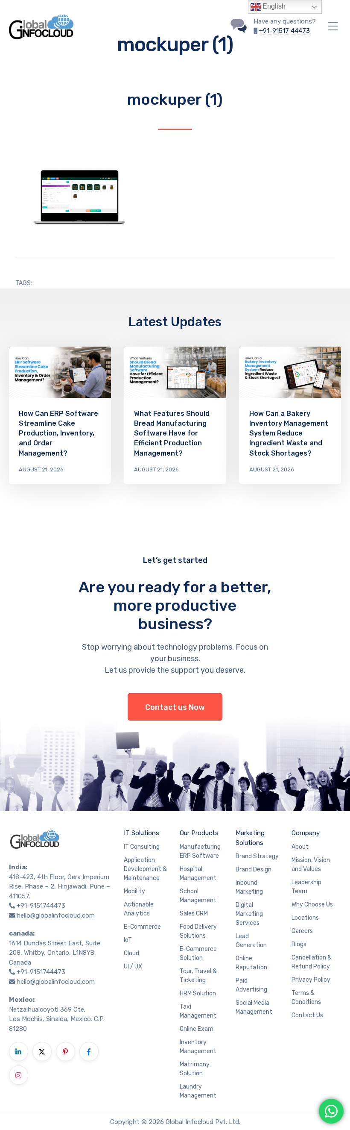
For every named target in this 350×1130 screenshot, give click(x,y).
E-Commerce (142, 926)
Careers (302, 931)
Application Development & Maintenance (145, 869)
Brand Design (253, 869)
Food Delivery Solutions (198, 931)
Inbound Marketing (249, 887)
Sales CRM (194, 913)
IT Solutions (141, 833)
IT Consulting (142, 846)
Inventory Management (198, 1047)
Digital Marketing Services (249, 914)
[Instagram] (18, 1075)
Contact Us (307, 1015)
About (300, 846)
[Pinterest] (65, 1051)
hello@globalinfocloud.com (56, 915)
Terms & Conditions (306, 997)
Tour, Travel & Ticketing (198, 976)
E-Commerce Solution (198, 953)
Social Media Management (254, 1007)
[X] (42, 1051)
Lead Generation (251, 941)
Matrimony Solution (195, 1069)
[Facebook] (89, 1051)
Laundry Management (198, 1091)
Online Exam (196, 1029)
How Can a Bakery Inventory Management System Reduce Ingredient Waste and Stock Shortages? (288, 433)
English (273, 6)
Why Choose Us (312, 904)
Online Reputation (251, 963)
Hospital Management (198, 873)
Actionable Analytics (139, 909)
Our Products (199, 833)
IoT (128, 940)
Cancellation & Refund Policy (312, 962)
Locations (305, 917)
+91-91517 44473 (284, 31)
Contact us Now (175, 707)
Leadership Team (306, 887)
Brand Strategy (257, 856)
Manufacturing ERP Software (200, 851)
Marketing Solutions (250, 838)
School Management (198, 896)
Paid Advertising (251, 985)
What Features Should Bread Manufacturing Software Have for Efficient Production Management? (172, 433)
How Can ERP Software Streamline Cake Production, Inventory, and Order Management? (58, 433)
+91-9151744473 (41, 905)
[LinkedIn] (18, 1051)
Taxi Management (198, 1011)
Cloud (131, 953)
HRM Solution (198, 993)
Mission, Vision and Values (311, 864)
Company (306, 833)
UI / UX (133, 966)
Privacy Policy (311, 979)
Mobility (134, 891)
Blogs (299, 944)
